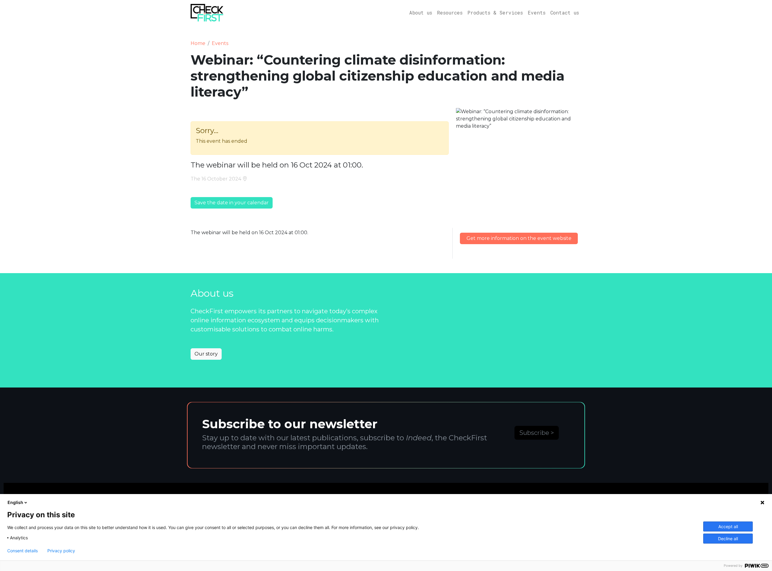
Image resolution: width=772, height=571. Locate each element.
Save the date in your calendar (232, 203)
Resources (450, 12)
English (15, 502)
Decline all (728, 538)
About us (420, 12)
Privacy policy (61, 550)
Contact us (564, 12)
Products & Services (495, 12)
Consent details (22, 550)
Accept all (728, 526)
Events (537, 12)
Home (198, 43)
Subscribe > (536, 432)
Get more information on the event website (519, 238)
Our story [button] (206, 354)
